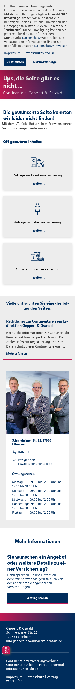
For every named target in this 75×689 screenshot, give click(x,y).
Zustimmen (15, 62)
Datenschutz (31, 38)
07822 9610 (25, 452)
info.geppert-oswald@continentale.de (35, 462)
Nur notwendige (45, 62)
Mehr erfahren (16, 353)
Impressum (12, 53)
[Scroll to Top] (66, 676)
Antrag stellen (37, 598)
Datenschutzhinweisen (50, 46)
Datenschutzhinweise (39, 53)
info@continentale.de (22, 669)
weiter (37, 184)
